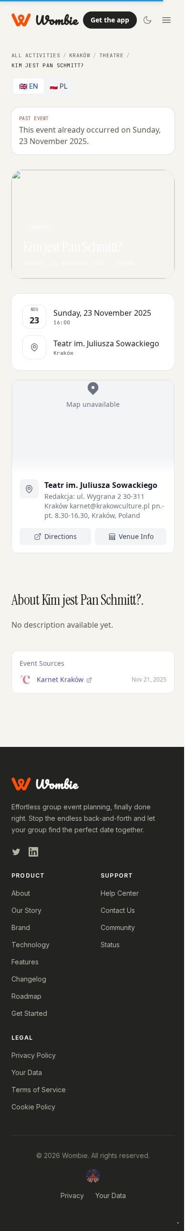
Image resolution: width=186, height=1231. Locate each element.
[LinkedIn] (33, 852)
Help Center (120, 893)
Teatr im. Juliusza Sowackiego (100, 485)
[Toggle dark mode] (147, 20)
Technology (30, 945)
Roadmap (26, 996)
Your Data (26, 1072)
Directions (60, 536)
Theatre (111, 55)
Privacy (72, 1195)
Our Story (26, 910)
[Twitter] (16, 852)
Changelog (28, 979)
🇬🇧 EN (28, 86)
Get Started (29, 1013)
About (20, 893)
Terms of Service (38, 1090)
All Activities (35, 55)
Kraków (79, 55)
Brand (20, 927)
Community (118, 927)
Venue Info (136, 536)
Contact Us (118, 910)
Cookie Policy (33, 1107)
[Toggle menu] (166, 20)
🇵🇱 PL (59, 86)
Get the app (110, 19)
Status (110, 945)
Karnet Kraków (61, 679)
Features (25, 962)
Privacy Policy (33, 1055)
